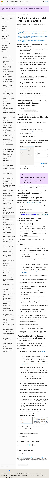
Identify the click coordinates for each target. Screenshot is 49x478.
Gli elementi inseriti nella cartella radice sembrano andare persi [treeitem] (8, 221)
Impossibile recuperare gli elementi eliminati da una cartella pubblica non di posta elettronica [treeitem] (8, 87)
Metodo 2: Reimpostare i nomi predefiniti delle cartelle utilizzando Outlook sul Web (31, 34)
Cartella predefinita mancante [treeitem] (7, 157)
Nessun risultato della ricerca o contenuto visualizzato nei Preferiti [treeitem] (8, 252)
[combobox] (8, 16)
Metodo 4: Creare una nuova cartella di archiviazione (29, 39)
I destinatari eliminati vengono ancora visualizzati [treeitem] (8, 161)
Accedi (46, 1)
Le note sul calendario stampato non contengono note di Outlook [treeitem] (8, 257)
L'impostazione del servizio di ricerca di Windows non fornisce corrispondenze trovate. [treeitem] (8, 344)
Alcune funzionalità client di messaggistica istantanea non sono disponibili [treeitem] (9, 333)
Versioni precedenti (34, 473)
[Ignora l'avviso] (48, 8)
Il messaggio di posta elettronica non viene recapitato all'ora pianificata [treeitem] (8, 173)
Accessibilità (43, 475)
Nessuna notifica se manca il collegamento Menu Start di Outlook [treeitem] (9, 246)
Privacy (7, 475)
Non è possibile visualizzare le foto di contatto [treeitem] (9, 135)
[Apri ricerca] (43, 2)
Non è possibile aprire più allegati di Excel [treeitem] (8, 82)
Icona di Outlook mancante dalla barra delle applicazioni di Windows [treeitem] (8, 289)
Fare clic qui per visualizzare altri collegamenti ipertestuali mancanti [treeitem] (9, 139)
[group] (34, 214)
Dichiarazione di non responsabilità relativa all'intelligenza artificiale (15, 473)
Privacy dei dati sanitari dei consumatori (19, 475)
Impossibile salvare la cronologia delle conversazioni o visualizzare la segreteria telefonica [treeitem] (9, 130)
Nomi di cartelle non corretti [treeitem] (7, 216)
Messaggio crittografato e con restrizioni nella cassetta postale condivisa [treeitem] (9, 185)
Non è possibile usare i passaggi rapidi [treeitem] (8, 104)
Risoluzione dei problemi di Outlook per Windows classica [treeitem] (8, 19)
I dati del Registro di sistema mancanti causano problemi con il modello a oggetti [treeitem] (9, 238)
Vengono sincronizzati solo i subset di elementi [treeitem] (9, 269)
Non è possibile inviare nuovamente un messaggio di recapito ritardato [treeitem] (8, 124)
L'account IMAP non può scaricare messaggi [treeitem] (8, 207)
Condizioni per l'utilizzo (34, 475)
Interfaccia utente (24, 14)
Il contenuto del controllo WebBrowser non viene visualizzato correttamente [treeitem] (8, 338)
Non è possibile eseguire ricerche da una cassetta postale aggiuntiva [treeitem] (8, 93)
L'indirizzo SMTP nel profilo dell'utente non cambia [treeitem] (8, 329)
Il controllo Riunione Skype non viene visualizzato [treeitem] (8, 325)
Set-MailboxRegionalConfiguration (33, 202)
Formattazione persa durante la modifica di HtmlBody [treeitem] (7, 197)
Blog (40, 473)
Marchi (2, 477)
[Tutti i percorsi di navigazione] (18, 14)
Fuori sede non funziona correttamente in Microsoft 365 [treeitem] (8, 279)
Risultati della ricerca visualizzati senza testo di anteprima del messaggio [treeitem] (8, 316)
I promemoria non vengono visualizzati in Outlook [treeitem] (8, 302)
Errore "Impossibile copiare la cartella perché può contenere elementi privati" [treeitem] (8, 78)
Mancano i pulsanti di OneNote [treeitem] (7, 266)
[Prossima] (40, 1)
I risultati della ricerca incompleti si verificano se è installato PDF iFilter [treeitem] (8, 212)
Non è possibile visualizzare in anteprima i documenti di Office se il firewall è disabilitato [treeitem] (9, 118)
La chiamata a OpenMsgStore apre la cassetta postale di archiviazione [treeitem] (7, 67)
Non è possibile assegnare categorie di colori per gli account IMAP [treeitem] (8, 73)
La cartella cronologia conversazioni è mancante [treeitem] (8, 148)
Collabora (3, 475)
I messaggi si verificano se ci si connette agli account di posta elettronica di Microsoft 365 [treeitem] (9, 232)
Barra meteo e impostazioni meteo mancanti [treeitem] (8, 242)
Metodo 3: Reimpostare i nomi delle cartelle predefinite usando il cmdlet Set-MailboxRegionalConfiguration (32, 37)
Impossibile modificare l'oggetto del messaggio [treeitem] (8, 108)
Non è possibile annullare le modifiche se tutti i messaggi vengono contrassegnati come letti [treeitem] (9, 99)
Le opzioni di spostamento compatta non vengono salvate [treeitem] (8, 144)
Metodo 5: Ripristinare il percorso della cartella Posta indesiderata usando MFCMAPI (31, 41)
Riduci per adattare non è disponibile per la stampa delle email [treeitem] (8, 321)
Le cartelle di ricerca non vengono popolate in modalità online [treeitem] (8, 307)
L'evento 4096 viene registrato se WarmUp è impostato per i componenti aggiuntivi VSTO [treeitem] (8, 191)
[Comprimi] (15, 13)
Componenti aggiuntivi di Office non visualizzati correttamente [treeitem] (8, 262)
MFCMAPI (43, 259)
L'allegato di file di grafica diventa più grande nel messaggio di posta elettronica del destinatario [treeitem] (8, 202)
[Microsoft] (2, 1)
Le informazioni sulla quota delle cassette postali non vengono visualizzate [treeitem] (8, 226)
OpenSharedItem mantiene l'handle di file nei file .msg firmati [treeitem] (8, 274)
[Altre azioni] (47, 14)
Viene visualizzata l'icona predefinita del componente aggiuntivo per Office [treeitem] (9, 153)
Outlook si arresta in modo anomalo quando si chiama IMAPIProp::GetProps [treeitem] (8, 284)
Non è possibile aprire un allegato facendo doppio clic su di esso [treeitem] (9, 112)
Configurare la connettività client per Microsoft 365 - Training (30, 457)
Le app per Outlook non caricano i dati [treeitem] (8, 57)
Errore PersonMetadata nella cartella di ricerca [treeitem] (9, 294)
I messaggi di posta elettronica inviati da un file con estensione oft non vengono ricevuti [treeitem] (8, 179)
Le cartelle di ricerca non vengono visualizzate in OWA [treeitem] (9, 311)
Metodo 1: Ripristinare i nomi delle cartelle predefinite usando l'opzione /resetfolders (32, 32)
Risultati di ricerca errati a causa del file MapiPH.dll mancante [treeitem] (8, 350)
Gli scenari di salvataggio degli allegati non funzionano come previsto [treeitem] (8, 61)
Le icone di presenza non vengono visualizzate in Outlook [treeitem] (8, 298)
